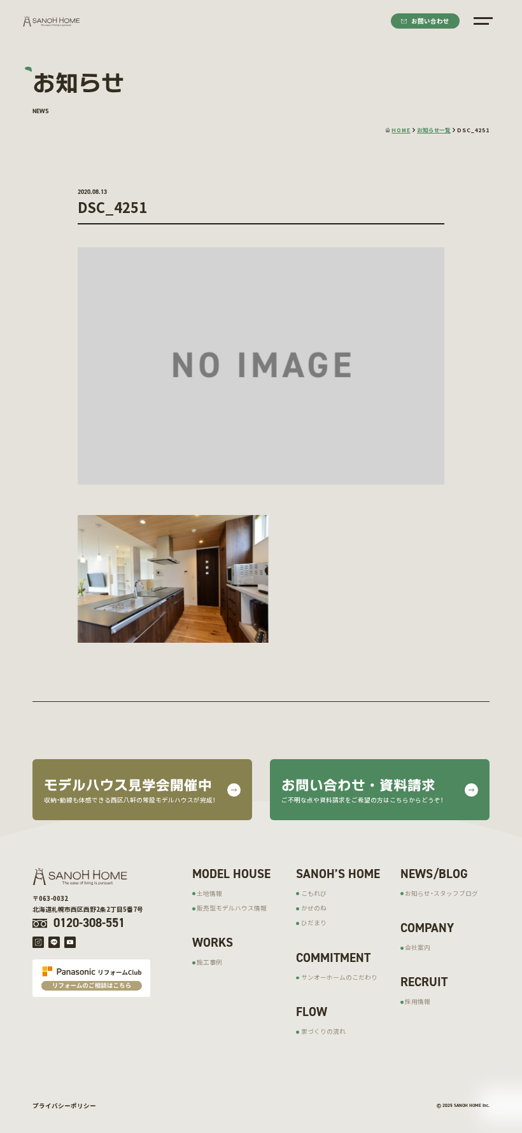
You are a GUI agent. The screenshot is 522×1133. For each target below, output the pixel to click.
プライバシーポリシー (64, 1105)
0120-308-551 (89, 923)
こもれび (314, 893)
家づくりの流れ (323, 1031)
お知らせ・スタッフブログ (441, 893)
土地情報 (209, 893)
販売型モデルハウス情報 (232, 907)
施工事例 (209, 962)
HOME (401, 130)
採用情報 (417, 1001)
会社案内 (417, 947)
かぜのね (314, 907)
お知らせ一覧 (434, 130)
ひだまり (314, 922)
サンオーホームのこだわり (339, 977)
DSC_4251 (473, 130)
